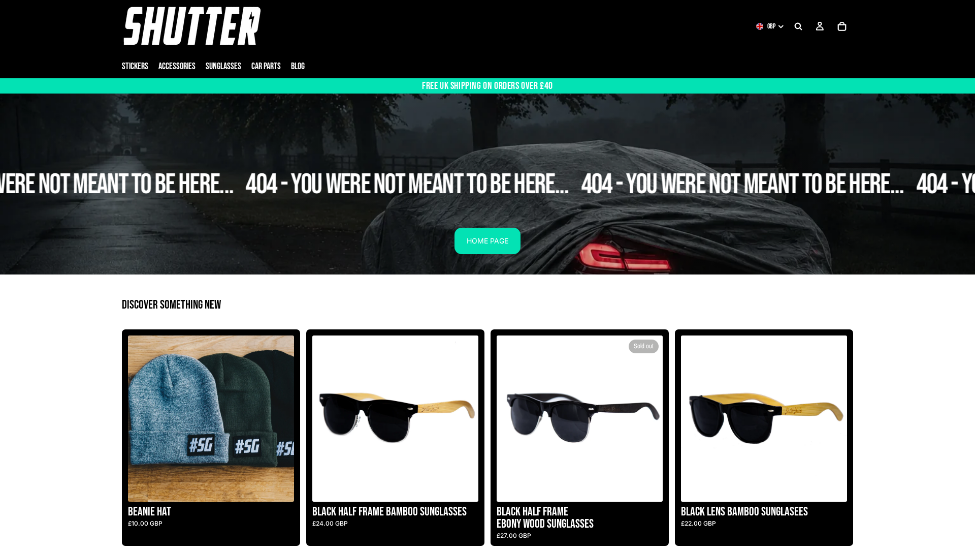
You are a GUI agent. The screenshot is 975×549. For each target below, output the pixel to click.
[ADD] (462, 486)
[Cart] (842, 26)
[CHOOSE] (278, 486)
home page (487, 240)
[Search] (798, 26)
